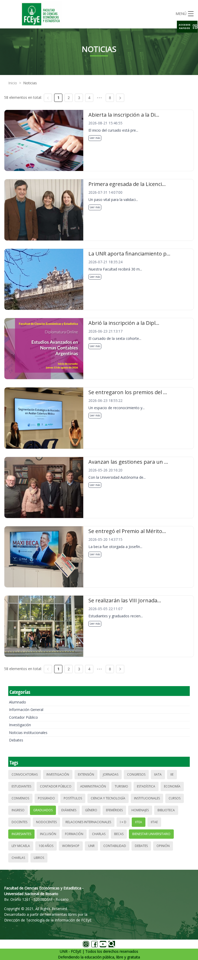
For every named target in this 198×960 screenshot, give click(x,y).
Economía (172, 786)
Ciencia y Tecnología (108, 798)
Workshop (70, 846)
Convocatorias (25, 774)
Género (91, 810)
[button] (187, 27)
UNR (91, 846)
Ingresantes (21, 834)
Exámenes (68, 810)
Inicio (12, 82)
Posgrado (46, 798)
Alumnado (17, 702)
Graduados (43, 810)
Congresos (136, 774)
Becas (118, 834)
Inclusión (48, 834)
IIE (172, 774)
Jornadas (110, 774)
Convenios (20, 798)
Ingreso (18, 810)
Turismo (121, 786)
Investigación (20, 724)
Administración (93, 786)
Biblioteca (166, 810)
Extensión (86, 774)
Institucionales (147, 798)
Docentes (19, 822)
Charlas (98, 834)
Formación (74, 834)
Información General (26, 709)
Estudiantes (21, 786)
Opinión (163, 846)
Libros (39, 858)
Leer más (95, 138)
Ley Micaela (21, 846)
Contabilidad (114, 846)
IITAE (154, 822)
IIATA (158, 774)
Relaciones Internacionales (88, 822)
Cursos (174, 798)
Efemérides (114, 810)
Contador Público (23, 717)
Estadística (146, 786)
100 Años (46, 846)
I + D (123, 822)
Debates (16, 740)
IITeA (138, 822)
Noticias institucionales (28, 732)
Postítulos (73, 798)
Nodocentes (46, 822)
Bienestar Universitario (151, 834)
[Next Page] (120, 98)
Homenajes (140, 810)
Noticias (30, 82)
